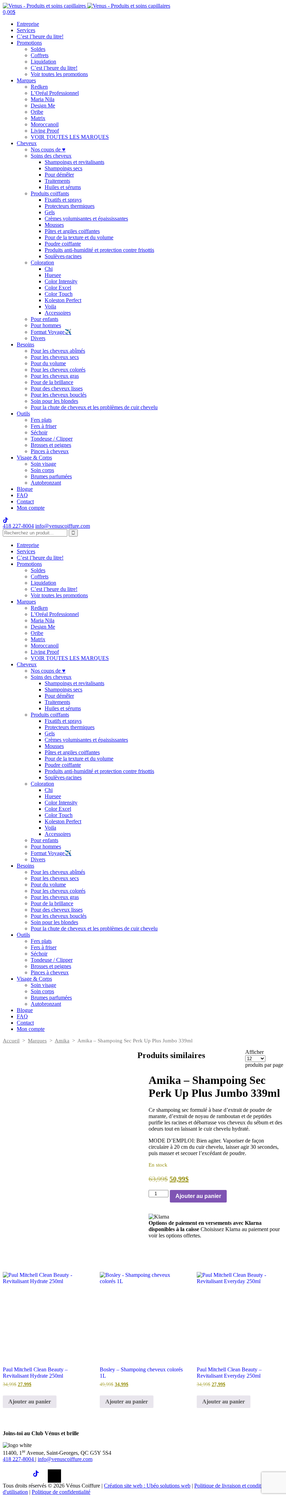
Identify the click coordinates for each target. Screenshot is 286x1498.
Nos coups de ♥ (48, 149)
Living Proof (45, 131)
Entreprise (28, 24)
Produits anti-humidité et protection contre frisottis (99, 250)
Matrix (38, 118)
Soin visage (43, 464)
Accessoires (58, 313)
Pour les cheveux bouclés (58, 395)
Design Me (43, 105)
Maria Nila (42, 99)
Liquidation (43, 62)
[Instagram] (24, 1476)
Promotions (29, 43)
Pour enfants (44, 319)
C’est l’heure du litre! (40, 36)
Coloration (42, 262)
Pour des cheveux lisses (57, 388)
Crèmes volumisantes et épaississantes (86, 219)
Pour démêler (59, 175)
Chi (49, 269)
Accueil (11, 1040)
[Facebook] (9, 1476)
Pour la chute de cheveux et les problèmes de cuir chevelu (94, 407)
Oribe (37, 112)
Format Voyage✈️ (51, 332)
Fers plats (41, 420)
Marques (26, 80)
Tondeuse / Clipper (52, 439)
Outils (23, 414)
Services (26, 30)
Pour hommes (46, 325)
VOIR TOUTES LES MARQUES (70, 137)
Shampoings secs (63, 168)
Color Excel (58, 288)
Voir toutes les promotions (59, 74)
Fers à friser (44, 426)
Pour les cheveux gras (55, 376)
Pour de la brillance (52, 382)
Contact (25, 501)
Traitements (57, 181)
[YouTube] (54, 1476)
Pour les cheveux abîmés (58, 351)
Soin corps (42, 470)
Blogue (25, 489)
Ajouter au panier (198, 1196)
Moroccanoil (45, 124)
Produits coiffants (50, 193)
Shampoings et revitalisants (74, 162)
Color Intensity (61, 281)
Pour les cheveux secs (55, 357)
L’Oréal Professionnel (55, 93)
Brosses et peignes (51, 445)
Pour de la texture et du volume (79, 237)
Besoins (25, 344)
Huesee (53, 275)
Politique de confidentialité (61, 1492)
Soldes (38, 49)
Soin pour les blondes (54, 401)
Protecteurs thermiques (70, 206)
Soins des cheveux (51, 156)
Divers (38, 338)
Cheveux (27, 143)
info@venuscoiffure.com (65, 1459)
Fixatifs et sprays (63, 200)
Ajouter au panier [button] (29, 1402)
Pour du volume (48, 363)
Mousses (54, 225)
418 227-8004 (18, 526)
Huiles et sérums (63, 187)
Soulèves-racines (63, 256)
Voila (50, 306)
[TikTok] (39, 1476)
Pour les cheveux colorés (58, 370)
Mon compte (31, 508)
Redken (39, 87)
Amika (62, 1040)
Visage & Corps (34, 457)
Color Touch (59, 294)
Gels (50, 212)
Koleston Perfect (63, 300)
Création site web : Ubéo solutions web (147, 1486)
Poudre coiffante (63, 244)
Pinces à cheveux (50, 451)
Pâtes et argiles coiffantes (72, 231)
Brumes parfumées (51, 476)
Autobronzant (46, 483)
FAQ (22, 495)
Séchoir (39, 432)
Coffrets (39, 55)
